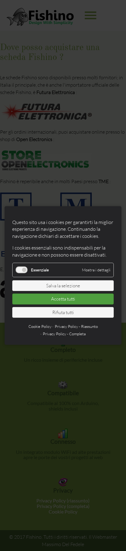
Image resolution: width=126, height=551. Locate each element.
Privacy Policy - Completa (64, 333)
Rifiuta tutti (63, 312)
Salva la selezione (63, 286)
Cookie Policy (39, 326)
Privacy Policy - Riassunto (76, 326)
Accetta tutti (63, 299)
